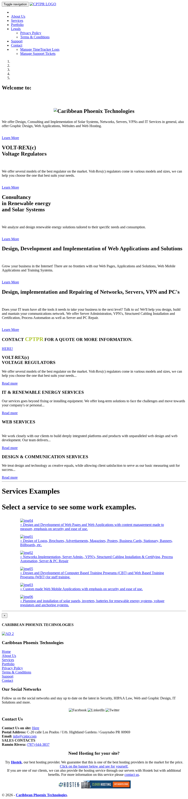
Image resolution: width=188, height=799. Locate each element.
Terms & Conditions (35, 37)
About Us (18, 16)
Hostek (16, 762)
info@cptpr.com (24, 736)
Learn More (10, 138)
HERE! (7, 349)
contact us (131, 775)
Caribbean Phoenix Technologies (41, 795)
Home (6, 652)
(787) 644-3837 (38, 744)
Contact (16, 45)
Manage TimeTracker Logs (39, 49)
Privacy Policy (30, 33)
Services (17, 20)
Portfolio (17, 25)
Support (16, 41)
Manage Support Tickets (37, 54)
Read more (10, 383)
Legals (16, 29)
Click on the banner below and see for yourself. (94, 766)
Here (35, 728)
